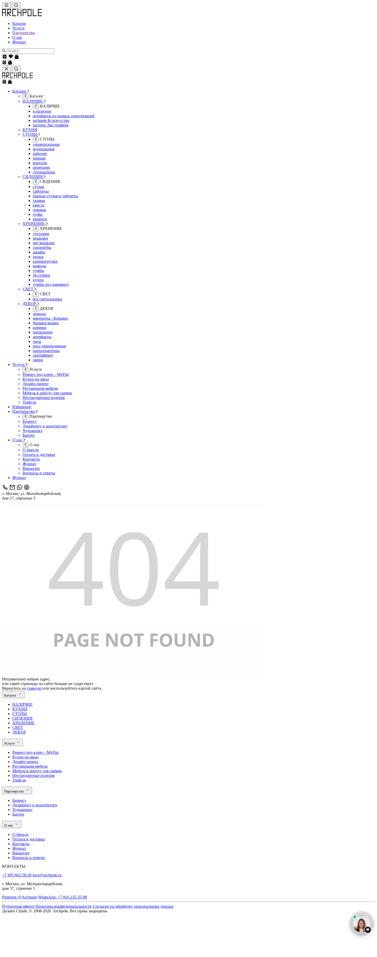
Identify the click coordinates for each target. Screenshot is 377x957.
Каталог (19, 23)
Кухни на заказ (25, 757)
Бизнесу (19, 800)
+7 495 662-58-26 (17, 875)
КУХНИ (19, 709)
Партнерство (23, 33)
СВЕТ (17, 727)
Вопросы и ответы (28, 857)
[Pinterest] (27, 489)
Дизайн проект (25, 761)
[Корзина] (5, 57)
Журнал (19, 42)
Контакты (20, 844)
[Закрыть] (6, 69)
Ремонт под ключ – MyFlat (35, 752)
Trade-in (19, 780)
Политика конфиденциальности (64, 906)
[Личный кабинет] (16, 57)
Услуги (18, 28)
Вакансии (20, 853)
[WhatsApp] (20, 489)
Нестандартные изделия (33, 775)
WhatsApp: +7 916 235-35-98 (62, 897)
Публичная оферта (18, 906)
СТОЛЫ (19, 713)
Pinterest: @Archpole (19, 897)
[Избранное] (11, 57)
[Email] (12, 489)
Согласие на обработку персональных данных (133, 906)
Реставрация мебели (30, 766)
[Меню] (6, 5)
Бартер (18, 814)
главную (34, 688)
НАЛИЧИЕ (22, 704)
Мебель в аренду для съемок (37, 771)
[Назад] (25, 96)
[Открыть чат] (361, 923)
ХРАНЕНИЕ (23, 723)
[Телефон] (5, 489)
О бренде (20, 834)
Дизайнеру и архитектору (34, 805)
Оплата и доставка (28, 839)
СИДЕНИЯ (22, 718)
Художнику (22, 809)
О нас (17, 37)
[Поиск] (16, 5)
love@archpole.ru (47, 875)
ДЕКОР (19, 732)
